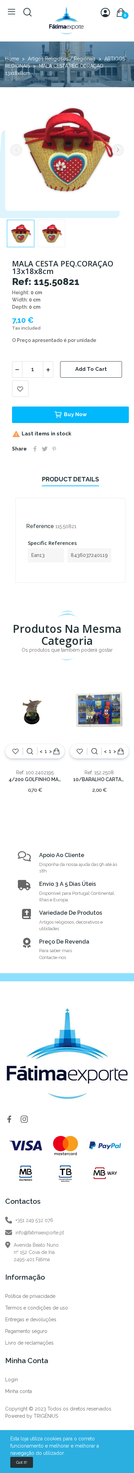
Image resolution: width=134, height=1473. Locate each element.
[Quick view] (30, 751)
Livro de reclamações (29, 1343)
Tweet (44, 449)
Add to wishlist (20, 388)
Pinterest (54, 449)
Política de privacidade (30, 1296)
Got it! (21, 1462)
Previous (16, 150)
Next (118, 150)
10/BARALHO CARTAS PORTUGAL (99, 779)
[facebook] (9, 1119)
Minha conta (18, 1391)
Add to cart (91, 369)
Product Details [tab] (70, 479)
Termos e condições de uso (36, 1308)
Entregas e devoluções (30, 1319)
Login (11, 1379)
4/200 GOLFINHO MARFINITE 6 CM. (35, 779)
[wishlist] (15, 751)
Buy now (75, 414)
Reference (40, 526)
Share (35, 449)
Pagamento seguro (26, 1331)
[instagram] (24, 1119)
